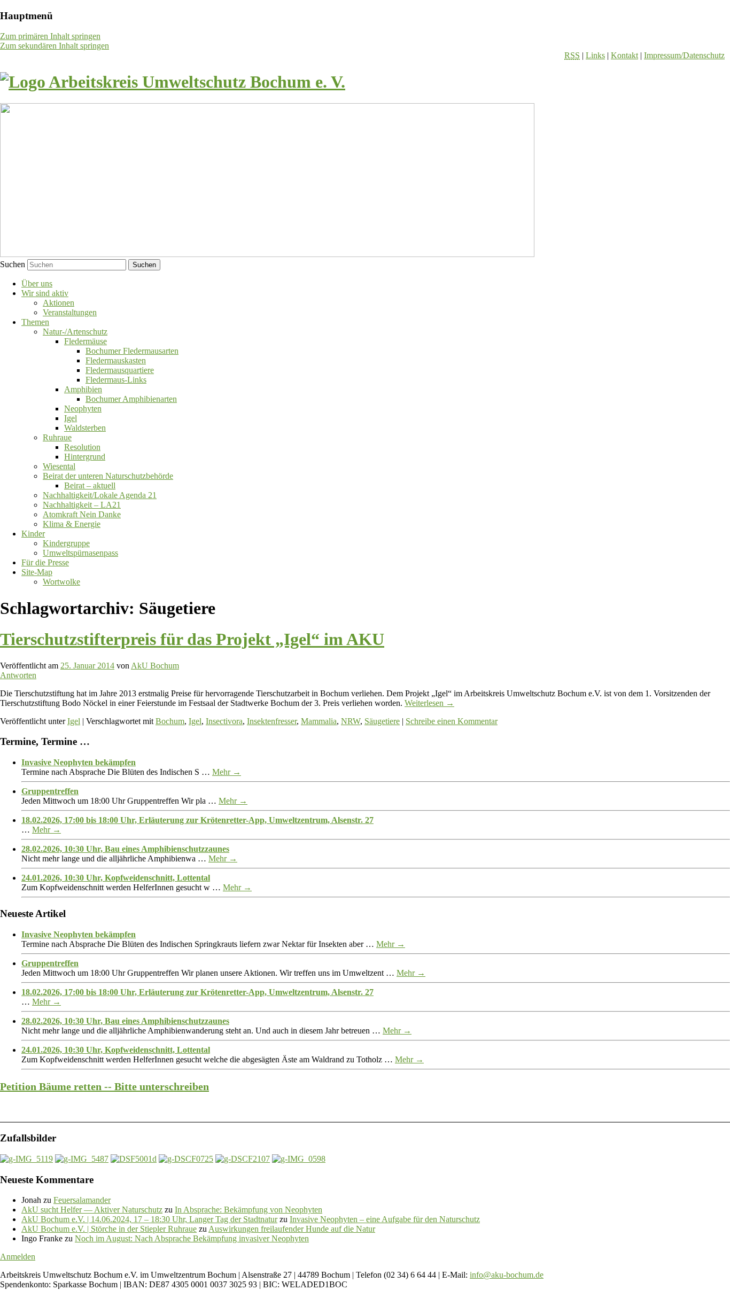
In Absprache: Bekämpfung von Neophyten (248, 1209)
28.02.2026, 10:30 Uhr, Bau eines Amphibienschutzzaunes (125, 848)
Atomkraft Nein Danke (82, 514)
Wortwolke (61, 581)
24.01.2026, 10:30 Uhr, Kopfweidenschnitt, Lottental (115, 877)
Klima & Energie (71, 523)
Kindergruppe (66, 543)
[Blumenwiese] (26, 1158)
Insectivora (224, 721)
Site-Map (36, 572)
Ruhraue (57, 437)
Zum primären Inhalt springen (50, 36)
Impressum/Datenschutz (684, 55)
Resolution (82, 447)
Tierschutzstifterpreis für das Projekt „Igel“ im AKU (192, 639)
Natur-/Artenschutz (75, 331)
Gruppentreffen (50, 791)
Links (595, 55)
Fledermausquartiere (120, 370)
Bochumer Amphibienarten (131, 398)
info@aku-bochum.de (506, 1274)
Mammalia (319, 721)
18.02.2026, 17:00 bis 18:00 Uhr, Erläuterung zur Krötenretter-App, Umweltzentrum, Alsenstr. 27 (197, 820)
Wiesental (59, 466)
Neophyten (83, 408)
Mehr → (226, 771)
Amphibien (83, 389)
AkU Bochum (155, 665)
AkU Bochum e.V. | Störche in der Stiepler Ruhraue (109, 1228)
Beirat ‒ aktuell (89, 485)
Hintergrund (84, 456)
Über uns (36, 283)
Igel (70, 418)
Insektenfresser (272, 721)
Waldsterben (85, 427)
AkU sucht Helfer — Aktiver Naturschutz (91, 1209)
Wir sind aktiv (44, 293)
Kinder (33, 533)
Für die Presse (45, 562)
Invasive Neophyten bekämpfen (78, 762)
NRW (350, 721)
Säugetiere (382, 721)
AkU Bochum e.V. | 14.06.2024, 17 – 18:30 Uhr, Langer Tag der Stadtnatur (149, 1219)
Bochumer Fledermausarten (132, 350)
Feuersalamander (82, 1199)
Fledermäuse (85, 341)
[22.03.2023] (242, 1158)
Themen (35, 322)
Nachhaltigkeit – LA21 (82, 504)
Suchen (12, 264)
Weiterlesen (429, 703)
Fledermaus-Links (116, 379)
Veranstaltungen (70, 312)
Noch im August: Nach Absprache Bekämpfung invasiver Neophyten (192, 1238)
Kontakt (624, 55)
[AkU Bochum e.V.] (172, 81)
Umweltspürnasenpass (80, 552)
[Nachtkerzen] (298, 1158)
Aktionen (58, 302)
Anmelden (17, 1256)
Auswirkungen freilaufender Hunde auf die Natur (291, 1228)
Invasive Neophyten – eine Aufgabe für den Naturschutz (385, 1219)
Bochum (170, 721)
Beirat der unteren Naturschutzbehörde (108, 475)
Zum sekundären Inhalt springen (54, 45)
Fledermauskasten (116, 360)
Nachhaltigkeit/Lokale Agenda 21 (100, 495)
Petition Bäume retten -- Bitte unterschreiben (104, 1086)
